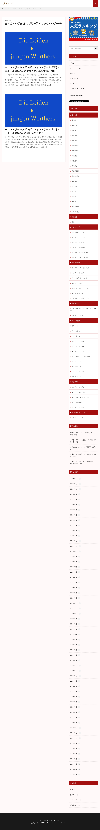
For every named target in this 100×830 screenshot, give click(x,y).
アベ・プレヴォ (76, 331)
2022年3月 (74, 587)
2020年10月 (75, 676)
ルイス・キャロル (77, 293)
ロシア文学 (75, 382)
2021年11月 (75, 608)
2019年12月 (75, 728)
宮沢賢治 (74, 156)
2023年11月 (75, 484)
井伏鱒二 (74, 161)
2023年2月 (74, 530)
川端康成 (74, 166)
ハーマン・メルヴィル (78, 247)
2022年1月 (74, 598)
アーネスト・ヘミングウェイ (81, 257)
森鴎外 (74, 120)
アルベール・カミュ (78, 377)
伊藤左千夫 (75, 125)
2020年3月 (74, 712)
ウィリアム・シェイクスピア (81, 268)
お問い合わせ (74, 78)
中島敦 (74, 196)
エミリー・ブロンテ (78, 283)
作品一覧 (73, 73)
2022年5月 (74, 577)
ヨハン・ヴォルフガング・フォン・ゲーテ (30, 9)
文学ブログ (55, 820)
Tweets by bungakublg (76, 95)
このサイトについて (76, 68)
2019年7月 (75, 754)
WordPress (65, 823)
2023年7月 (74, 504)
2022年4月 (74, 582)
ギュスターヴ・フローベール (81, 356)
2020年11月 (75, 670)
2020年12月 (75, 665)
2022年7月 (74, 567)
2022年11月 (75, 546)
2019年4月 (75, 769)
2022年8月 (74, 561)
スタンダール (76, 336)
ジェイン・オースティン (79, 273)
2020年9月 (74, 681)
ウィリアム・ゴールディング (81, 298)
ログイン (73, 790)
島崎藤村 (74, 135)
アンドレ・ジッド (77, 361)
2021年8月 (74, 624)
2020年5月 (74, 702)
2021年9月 (74, 619)
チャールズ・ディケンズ (79, 278)
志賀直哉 (74, 140)
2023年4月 (74, 520)
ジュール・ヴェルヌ (78, 346)
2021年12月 (75, 603)
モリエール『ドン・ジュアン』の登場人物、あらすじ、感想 (82, 462)
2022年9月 (74, 556)
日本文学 (74, 115)
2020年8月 (74, 686)
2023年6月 (74, 510)
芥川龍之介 (75, 150)
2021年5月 (74, 639)
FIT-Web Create (46, 823)
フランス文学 (76, 321)
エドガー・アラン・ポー (79, 237)
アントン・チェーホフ (78, 407)
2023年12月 (75, 478)
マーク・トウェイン (78, 242)
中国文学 (74, 217)
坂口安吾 (74, 186)
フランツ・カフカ (77, 417)
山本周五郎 (75, 176)
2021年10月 (75, 613)
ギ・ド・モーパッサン (78, 351)
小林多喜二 (75, 181)
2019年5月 (75, 764)
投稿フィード (74, 795)
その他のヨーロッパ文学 (79, 412)
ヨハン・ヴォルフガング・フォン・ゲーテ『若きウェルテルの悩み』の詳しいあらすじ (32, 131)
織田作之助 (75, 207)
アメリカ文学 (76, 227)
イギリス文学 (76, 263)
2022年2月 (74, 593)
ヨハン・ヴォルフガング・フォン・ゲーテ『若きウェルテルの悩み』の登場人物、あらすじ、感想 (32, 69)
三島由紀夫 (75, 212)
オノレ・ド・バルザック (79, 341)
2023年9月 (74, 494)
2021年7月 (74, 629)
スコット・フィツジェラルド (81, 252)
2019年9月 (74, 743)
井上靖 (74, 191)
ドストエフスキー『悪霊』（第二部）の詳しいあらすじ (83, 441)
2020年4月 (74, 707)
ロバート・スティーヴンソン (81, 288)
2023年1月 (74, 536)
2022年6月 (74, 572)
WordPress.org (74, 805)
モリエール (75, 326)
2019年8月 (74, 748)
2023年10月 (75, 489)
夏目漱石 (74, 130)
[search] (96, 48)
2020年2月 (74, 717)
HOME (5, 9)
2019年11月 (75, 733)
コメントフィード (75, 800)
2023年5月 (74, 515)
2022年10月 (75, 551)
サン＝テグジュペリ (78, 366)
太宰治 (74, 201)
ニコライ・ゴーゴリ (78, 387)
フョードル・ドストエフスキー (81, 397)
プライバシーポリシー (77, 88)
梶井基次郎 (75, 171)
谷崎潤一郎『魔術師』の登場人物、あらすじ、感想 (83, 455)
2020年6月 (74, 696)
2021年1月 (74, 660)
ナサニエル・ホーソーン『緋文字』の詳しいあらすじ (83, 448)
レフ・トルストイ (77, 402)
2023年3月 (74, 525)
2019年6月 (75, 759)
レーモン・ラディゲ (78, 372)
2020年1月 (74, 722)
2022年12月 (75, 541)
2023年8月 (74, 499)
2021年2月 (74, 655)
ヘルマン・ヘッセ (77, 315)
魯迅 (73, 222)
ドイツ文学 (13, 9)
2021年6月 (74, 634)
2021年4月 (74, 645)
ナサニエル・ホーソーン (79, 232)
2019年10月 (75, 738)
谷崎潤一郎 (75, 145)
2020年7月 (74, 691)
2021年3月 (74, 650)
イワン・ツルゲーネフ (78, 392)
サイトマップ (74, 83)
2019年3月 (74, 774)
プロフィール (74, 63)
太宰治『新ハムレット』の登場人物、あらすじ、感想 (83, 434)
